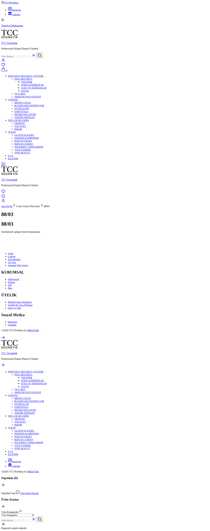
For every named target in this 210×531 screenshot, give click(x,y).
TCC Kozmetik (9, 43)
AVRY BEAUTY (22, 153)
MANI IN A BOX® (23, 144)
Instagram (12, 322)
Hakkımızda (13, 279)
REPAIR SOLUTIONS (25, 114)
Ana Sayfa (6, 206)
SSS (10, 285)
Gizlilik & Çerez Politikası (20, 305)
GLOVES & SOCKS (24, 135)
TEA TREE (19, 94)
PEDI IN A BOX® (23, 141)
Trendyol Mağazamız (12, 25)
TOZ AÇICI (20, 126)
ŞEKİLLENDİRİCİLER (32, 85)
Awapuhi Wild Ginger (18, 265)
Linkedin (12, 325)
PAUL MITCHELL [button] (23, 79)
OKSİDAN (19, 123)
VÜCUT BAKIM (22, 150)
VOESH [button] (12, 132)
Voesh (10, 253)
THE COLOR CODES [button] (18, 120)
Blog (10, 288)
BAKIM (18, 129)
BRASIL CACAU (22, 102)
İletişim (11, 282)
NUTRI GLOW (21, 108)
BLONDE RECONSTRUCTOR (29, 105)
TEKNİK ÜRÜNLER (24, 117)
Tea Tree (12, 262)
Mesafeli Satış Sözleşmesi (20, 302)
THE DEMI (26, 82)
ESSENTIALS (21, 111)
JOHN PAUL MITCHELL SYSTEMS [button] (25, 76)
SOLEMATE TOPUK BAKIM (28, 147)
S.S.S (10, 156)
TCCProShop (11, 2)
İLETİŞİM (13, 158)
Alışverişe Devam (29, 493)
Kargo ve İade (14, 308)
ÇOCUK (25, 91)
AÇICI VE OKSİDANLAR (34, 88)
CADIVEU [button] (13, 99)
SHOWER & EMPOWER (26, 138)
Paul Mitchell (14, 259)
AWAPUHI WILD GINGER (27, 97)
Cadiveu (11, 256)
